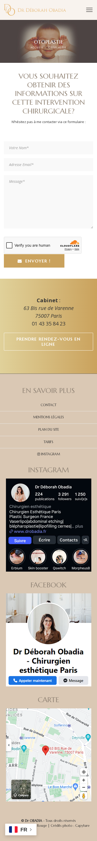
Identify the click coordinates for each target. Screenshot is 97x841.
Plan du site (48, 429)
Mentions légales (48, 417)
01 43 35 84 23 (48, 323)
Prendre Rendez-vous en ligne (49, 341)
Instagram (50, 454)
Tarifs (48, 442)
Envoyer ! (38, 260)
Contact (48, 405)
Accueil (37, 47)
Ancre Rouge (37, 825)
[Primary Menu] (89, 9)
